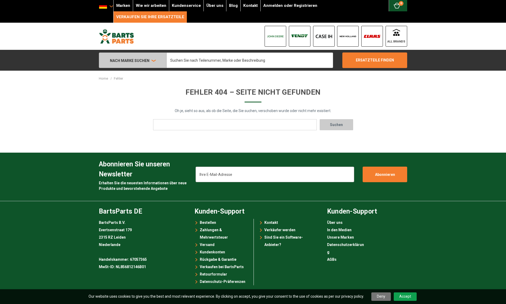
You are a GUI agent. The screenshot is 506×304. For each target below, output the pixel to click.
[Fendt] (299, 36)
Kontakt (250, 5)
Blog (233, 5)
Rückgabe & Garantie (218, 259)
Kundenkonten (212, 252)
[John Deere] (275, 36)
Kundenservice (186, 5)
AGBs (332, 259)
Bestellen (208, 222)
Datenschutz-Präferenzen (222, 281)
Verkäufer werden (279, 230)
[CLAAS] (372, 36)
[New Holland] (347, 36)
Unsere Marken (340, 237)
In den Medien (339, 230)
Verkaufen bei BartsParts (222, 267)
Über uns (214, 5)
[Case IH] (323, 36)
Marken (123, 5)
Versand (207, 245)
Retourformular (213, 274)
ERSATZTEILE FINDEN (375, 60)
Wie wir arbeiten (151, 5)
